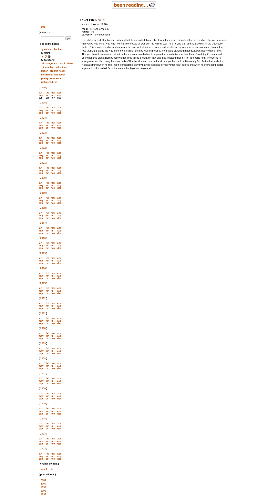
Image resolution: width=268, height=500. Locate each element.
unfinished (47, 82)
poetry (44, 78)
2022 (43, 147)
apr (59, 92)
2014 (43, 268)
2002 (43, 448)
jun (47, 95)
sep (41, 113)
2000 (43, 483)
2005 (43, 403)
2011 (43, 313)
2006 (43, 388)
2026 (43, 87)
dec (59, 113)
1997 (43, 494)
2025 (43, 102)
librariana (46, 74)
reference (55, 78)
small (44, 469)
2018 (43, 208)
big (51, 469)
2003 (43, 433)
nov (53, 113)
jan (40, 92)
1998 (43, 490)
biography (47, 67)
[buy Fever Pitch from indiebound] (104, 20)
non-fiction (59, 74)
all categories (49, 63)
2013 (43, 283)
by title (58, 49)
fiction (44, 71)
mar (53, 92)
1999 (43, 487)
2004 (43, 418)
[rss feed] (43, 27)
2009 (43, 343)
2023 (43, 133)
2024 (43, 117)
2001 (43, 480)
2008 (43, 358)
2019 (43, 193)
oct (47, 113)
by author (46, 49)
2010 (43, 328)
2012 (43, 298)
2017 (43, 223)
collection (60, 67)
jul (52, 95)
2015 (43, 253)
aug (59, 95)
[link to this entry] (99, 20)
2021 (43, 163)
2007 (43, 373)
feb (47, 92)
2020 (43, 178)
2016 (43, 238)
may (41, 95)
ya (56, 82)
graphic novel (57, 71)
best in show (66, 63)
